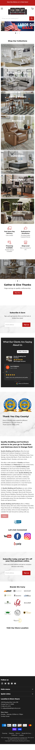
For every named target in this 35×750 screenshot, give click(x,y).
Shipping (11, 736)
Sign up (26, 325)
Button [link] (5, 519)
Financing (4, 736)
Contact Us (14, 738)
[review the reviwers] (17, 372)
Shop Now (17, 293)
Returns (18, 736)
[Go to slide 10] (19, 384)
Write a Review (22, 351)
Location (21, 738)
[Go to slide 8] (16, 384)
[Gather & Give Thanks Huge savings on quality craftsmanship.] (17, 269)
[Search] (31, 18)
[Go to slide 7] (15, 384)
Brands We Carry (26, 736)
